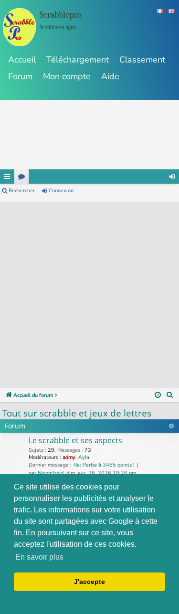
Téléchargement (77, 59)
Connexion (61, 190)
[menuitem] (170, 395)
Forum (20, 76)
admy (69, 457)
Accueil (22, 59)
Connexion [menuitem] (172, 176)
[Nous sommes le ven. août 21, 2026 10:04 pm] (158, 395)
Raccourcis (7, 176)
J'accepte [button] (89, 581)
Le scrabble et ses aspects (75, 440)
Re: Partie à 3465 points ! (104, 464)
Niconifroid (50, 473)
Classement (142, 59)
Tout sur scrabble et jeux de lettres (76, 413)
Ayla (83, 457)
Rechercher (22, 190)
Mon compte (67, 76)
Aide (110, 76)
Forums (21, 176)
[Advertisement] (89, 291)
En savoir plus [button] (39, 557)
